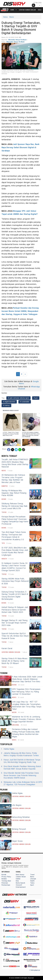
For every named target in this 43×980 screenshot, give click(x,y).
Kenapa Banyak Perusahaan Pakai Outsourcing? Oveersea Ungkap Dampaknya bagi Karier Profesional (15, 520)
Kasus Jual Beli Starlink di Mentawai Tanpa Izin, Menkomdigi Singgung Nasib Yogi (20, 761)
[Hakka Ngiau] (5, 797)
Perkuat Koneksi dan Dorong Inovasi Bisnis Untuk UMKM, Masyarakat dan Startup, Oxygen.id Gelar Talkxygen (20, 311)
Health (32, 881)
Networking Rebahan (21, 817)
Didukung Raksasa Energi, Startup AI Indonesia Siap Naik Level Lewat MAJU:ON (14, 506)
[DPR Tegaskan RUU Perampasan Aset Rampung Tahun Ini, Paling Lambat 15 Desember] (5, 693)
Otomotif (19, 885)
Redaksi (4, 879)
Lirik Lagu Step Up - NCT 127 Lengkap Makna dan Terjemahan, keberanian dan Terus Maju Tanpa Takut (26, 705)
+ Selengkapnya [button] (34, 970)
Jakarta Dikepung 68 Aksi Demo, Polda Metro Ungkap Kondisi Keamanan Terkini (20, 754)
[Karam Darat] (35, 650)
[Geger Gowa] (5, 845)
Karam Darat (7, 648)
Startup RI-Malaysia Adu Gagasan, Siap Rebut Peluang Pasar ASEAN (14, 493)
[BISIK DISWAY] (5, 9)
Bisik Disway (20, 875)
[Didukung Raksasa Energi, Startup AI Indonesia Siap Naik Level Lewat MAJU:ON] (35, 507)
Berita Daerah (20, 883)
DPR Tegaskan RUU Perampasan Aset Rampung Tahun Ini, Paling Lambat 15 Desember (26, 692)
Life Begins (16, 805)
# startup (6, 405)
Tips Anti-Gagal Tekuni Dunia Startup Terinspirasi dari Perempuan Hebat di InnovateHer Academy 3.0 (14, 536)
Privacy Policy (6, 877)
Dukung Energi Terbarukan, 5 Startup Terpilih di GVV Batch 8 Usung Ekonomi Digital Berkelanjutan (15, 595)
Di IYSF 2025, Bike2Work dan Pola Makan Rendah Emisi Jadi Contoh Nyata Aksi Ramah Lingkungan (15, 551)
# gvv (36, 398)
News (12, 10)
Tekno (32, 883)
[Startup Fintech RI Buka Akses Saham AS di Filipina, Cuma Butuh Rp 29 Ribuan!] (35, 662)
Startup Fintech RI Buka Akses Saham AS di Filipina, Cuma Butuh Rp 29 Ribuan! (14, 661)
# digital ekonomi (9, 402)
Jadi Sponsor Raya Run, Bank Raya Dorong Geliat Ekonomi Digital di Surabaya (20, 147)
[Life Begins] (5, 809)
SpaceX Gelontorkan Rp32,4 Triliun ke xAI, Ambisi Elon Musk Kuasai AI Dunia (15, 636)
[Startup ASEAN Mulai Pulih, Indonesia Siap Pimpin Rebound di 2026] (35, 583)
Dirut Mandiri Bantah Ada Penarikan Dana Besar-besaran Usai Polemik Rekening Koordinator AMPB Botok (20, 775)
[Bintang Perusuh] (5, 833)
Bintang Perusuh (19, 829)
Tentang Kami (6, 881)
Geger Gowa (17, 841)
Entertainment (21, 887)
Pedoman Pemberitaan (6, 884)
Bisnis (11, 17)
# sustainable (24, 402)
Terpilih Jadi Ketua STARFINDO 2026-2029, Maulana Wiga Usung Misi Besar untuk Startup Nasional (15, 463)
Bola (39, 10)
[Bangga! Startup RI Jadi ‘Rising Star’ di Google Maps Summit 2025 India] (35, 624)
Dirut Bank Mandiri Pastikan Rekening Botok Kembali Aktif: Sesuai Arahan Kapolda (21, 767)
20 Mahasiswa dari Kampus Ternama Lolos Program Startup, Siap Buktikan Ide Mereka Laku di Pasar (13, 479)
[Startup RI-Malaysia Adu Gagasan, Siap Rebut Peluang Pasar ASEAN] (35, 494)
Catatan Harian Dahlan (27, 10)
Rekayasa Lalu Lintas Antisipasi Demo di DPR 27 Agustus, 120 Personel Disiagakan (21, 783)
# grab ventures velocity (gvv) (18, 398)
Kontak (4, 875)
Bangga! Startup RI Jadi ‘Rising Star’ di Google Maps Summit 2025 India (15, 623)
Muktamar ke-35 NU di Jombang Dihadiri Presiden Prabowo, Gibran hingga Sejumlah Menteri (26, 719)
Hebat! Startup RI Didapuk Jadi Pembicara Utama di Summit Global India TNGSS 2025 (15, 610)
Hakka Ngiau (7, 749)
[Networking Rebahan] (5, 821)
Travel (32, 875)
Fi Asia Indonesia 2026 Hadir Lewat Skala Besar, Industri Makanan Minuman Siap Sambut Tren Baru (27, 679)
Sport (32, 885)
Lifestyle (33, 879)
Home (5, 17)
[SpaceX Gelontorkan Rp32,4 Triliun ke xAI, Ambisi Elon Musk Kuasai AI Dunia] (35, 637)
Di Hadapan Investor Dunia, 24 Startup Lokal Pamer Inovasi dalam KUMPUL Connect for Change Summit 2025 (14, 567)
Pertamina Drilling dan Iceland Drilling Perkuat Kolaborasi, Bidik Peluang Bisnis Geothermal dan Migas (25, 733)
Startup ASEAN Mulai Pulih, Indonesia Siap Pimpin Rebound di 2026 (15, 581)
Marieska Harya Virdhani (17, 40)
